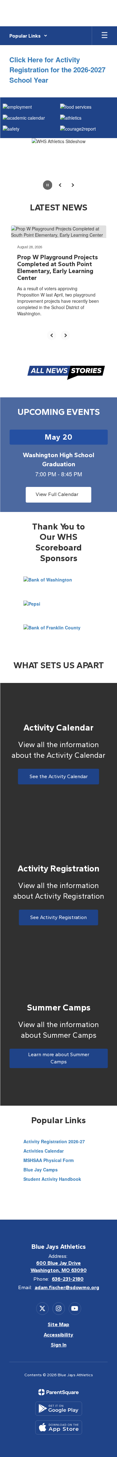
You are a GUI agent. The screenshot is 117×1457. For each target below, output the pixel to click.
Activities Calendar (43, 1151)
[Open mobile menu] (104, 35)
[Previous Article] (51, 335)
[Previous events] (14, 494)
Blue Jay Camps (40, 1169)
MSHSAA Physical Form (48, 1160)
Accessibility (58, 1335)
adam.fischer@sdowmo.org (67, 1287)
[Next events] (103, 494)
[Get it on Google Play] (58, 1409)
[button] (28, 35)
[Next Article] (65, 335)
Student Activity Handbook (52, 1179)
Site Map (58, 1324)
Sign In (58, 1345)
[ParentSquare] (58, 1392)
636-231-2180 (68, 1279)
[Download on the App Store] (58, 1427)
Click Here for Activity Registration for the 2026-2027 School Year (57, 69)
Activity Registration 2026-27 (54, 1141)
